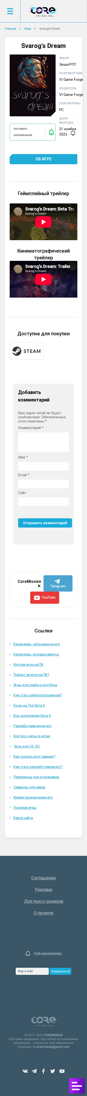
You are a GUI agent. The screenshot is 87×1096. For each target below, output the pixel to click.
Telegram (34, 1071)
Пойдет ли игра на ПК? (31, 675)
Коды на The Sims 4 (29, 705)
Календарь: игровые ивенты (36, 654)
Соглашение (43, 877)
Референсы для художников (36, 777)
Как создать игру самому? (34, 756)
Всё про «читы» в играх (32, 736)
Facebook (43, 1071)
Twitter (53, 1071)
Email (23, 475)
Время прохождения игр (33, 797)
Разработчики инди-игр (32, 726)
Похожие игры (25, 808)
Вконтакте (25, 1071)
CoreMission (43, 12)
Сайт (22, 493)
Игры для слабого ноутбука (35, 685)
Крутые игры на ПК (29, 665)
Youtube (62, 1071)
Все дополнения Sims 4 (32, 716)
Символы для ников (29, 787)
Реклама (43, 889)
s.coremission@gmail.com (51, 1047)
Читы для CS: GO (27, 746)
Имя (23, 457)
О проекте (43, 912)
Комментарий (31, 428)
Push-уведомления (48, 953)
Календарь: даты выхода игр (37, 644)
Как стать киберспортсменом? (38, 695)
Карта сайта (23, 818)
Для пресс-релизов (43, 901)
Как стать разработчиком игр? (38, 767)
